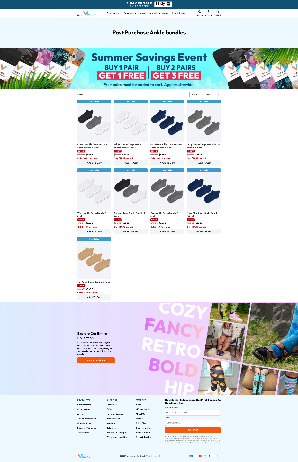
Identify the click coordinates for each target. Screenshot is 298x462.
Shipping (111, 423)
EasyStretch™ (113, 13)
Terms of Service (115, 414)
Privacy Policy (113, 418)
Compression (130, 13)
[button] (79, 13)
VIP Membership (143, 409)
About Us (140, 414)
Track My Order (143, 428)
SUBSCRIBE (193, 430)
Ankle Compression (158, 13)
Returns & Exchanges (117, 432)
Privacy (218, 442)
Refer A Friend (143, 432)
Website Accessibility (117, 437)
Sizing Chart (141, 423)
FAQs (109, 409)
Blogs (138, 404)
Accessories (83, 432)
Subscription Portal (145, 437)
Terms (213, 442)
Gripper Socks (84, 423)
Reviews (140, 418)
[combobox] (169, 412)
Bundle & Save (178, 13)
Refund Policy (113, 428)
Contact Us (112, 404)
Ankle (143, 13)
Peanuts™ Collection (87, 428)
